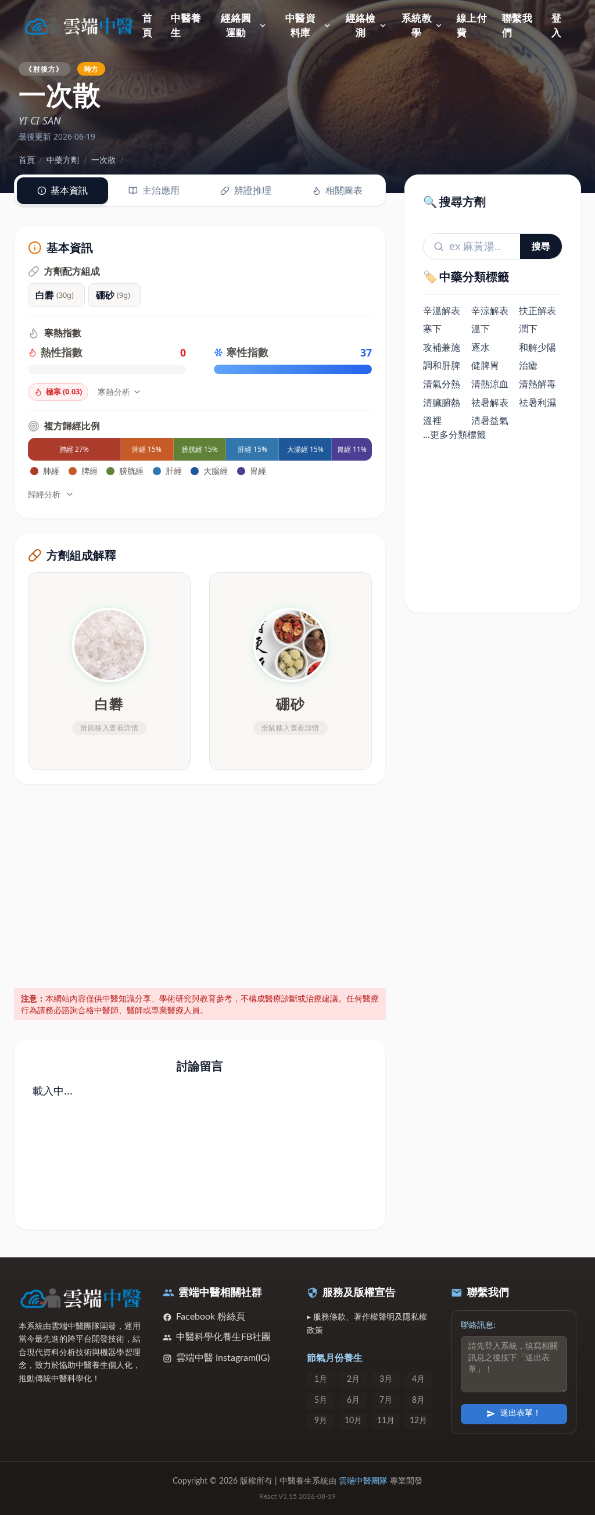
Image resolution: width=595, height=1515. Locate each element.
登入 (556, 25)
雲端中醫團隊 (363, 1481)
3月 (385, 1379)
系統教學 (417, 25)
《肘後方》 (44, 68)
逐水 (480, 347)
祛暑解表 (489, 402)
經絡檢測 (361, 25)
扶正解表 (537, 310)
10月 (353, 1421)
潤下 (528, 328)
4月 (418, 1379)
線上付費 (472, 25)
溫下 (480, 328)
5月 (320, 1400)
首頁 (147, 25)
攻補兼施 (441, 347)
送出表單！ (520, 1413)
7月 (385, 1400)
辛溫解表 (441, 310)
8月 (418, 1400)
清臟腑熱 (441, 402)
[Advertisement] (200, 884)
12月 (418, 1421)
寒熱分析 (114, 391)
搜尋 (541, 246)
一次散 (103, 159)
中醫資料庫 (300, 25)
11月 (386, 1421)
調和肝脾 (441, 365)
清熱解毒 (537, 383)
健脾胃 (485, 365)
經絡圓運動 (236, 25)
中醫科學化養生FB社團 (223, 1337)
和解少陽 (537, 347)
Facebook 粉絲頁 (210, 1316)
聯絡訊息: (478, 1325)
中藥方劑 (62, 159)
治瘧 (528, 365)
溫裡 (432, 420)
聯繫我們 (517, 25)
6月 (353, 1400)
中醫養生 (186, 25)
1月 (320, 1379)
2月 (353, 1379)
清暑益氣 (489, 420)
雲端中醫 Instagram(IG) (223, 1358)
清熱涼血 (489, 383)
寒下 (432, 328)
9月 (320, 1421)
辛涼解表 (489, 310)
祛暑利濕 (537, 402)
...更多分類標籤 (454, 434)
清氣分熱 (441, 383)
